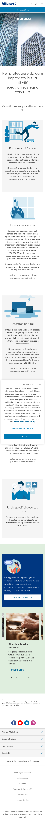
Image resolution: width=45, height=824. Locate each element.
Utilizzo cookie (22, 778)
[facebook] (13, 722)
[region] (22, 412)
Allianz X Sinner (24, 10)
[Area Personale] (36, 4)
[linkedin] (26, 722)
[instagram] (32, 722)
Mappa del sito (22, 800)
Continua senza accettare (31, 384)
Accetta (22, 436)
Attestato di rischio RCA (22, 789)
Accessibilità (22, 795)
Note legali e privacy (22, 772)
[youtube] (19, 722)
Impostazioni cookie (22, 428)
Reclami (22, 784)
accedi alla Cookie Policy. (24, 422)
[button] (30, 4)
